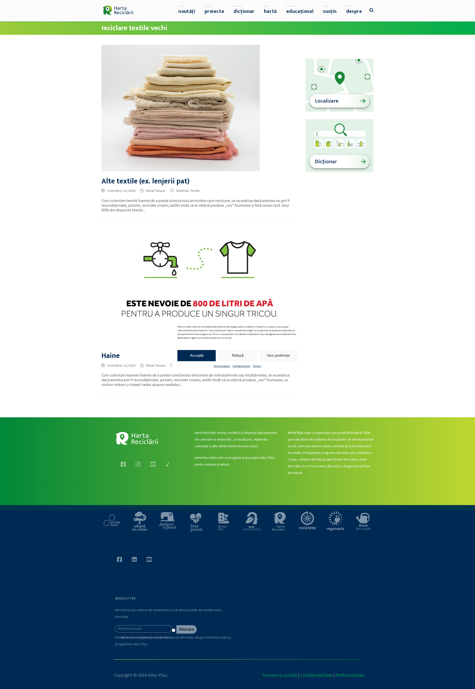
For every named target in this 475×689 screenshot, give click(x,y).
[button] (371, 11)
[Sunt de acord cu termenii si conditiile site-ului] (174, 631)
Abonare (186, 629)
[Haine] (196, 289)
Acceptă (196, 355)
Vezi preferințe (278, 355)
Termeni (257, 366)
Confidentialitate (241, 366)
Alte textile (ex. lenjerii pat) (145, 181)
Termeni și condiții (279, 675)
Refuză (237, 355)
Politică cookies (222, 366)
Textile (195, 191)
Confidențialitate (316, 675)
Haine (110, 356)
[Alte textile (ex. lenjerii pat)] (180, 108)
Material (182, 191)
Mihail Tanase (156, 191)
